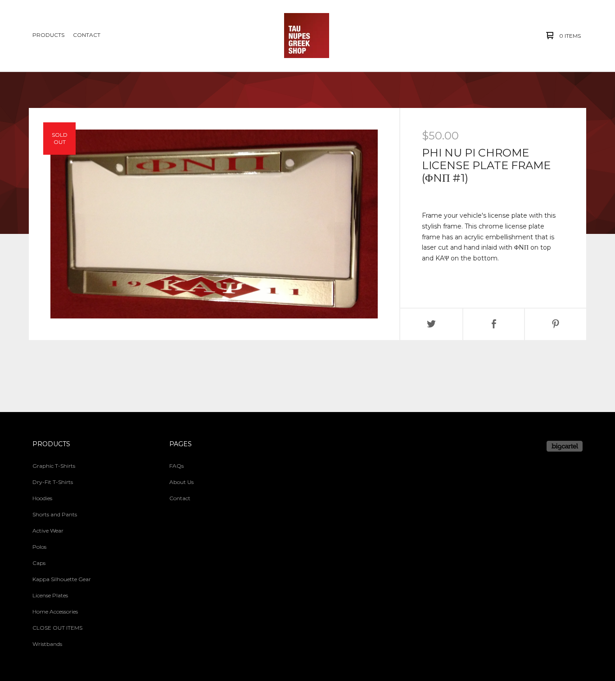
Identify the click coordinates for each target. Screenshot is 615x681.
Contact (86, 34)
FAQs (176, 465)
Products (48, 34)
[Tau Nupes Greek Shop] (306, 35)
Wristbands (47, 644)
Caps (38, 563)
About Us (181, 482)
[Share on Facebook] (494, 324)
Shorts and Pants (54, 514)
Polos (39, 546)
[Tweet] (431, 324)
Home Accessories (55, 611)
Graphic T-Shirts (53, 465)
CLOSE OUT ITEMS (57, 627)
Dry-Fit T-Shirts (52, 482)
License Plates (50, 595)
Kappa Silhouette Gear (61, 579)
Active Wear (47, 530)
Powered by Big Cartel (565, 446)
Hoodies (42, 498)
